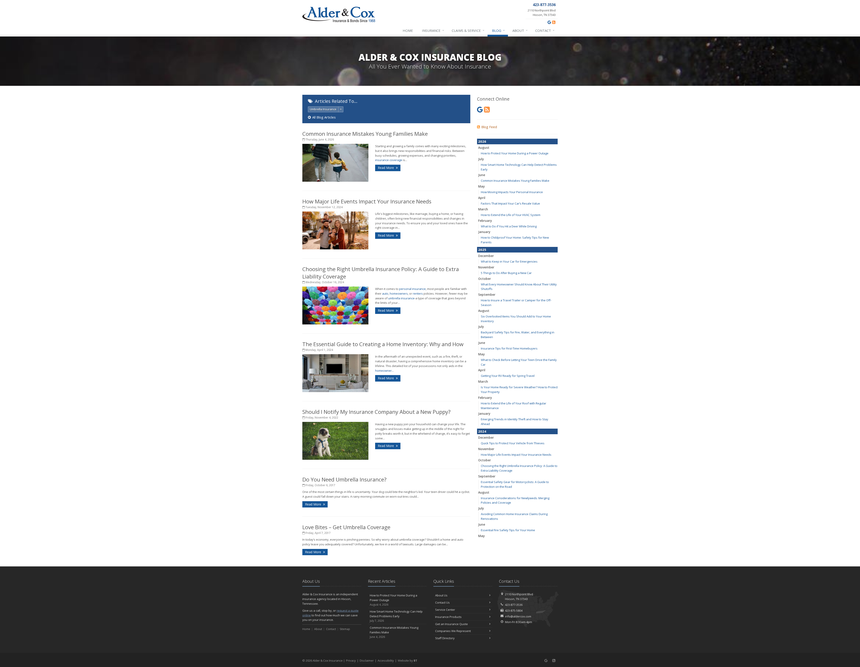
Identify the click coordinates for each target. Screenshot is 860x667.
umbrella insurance (401, 298)
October (484, 278)
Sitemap (345, 629)
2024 (482, 431)
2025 (482, 249)
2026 (482, 141)
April (481, 198)
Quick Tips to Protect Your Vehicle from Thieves (512, 443)
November (486, 267)
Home (408, 30)
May (481, 186)
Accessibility (386, 660)
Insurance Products (448, 617)
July (481, 159)
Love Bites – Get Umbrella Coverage (346, 527)
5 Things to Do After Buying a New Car (506, 273)
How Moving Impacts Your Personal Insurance (512, 192)
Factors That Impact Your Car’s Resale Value (510, 203)
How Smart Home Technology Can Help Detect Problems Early (396, 616)
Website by (407, 660)
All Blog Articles (324, 117)
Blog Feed (489, 127)
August (483, 147)
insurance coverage (388, 160)
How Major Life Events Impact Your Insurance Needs (366, 201)
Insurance (433, 30)
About (520, 30)
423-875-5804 (513, 611)
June (481, 175)
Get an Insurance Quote (451, 624)
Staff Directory (445, 638)
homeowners (399, 293)
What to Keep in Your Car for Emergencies (509, 261)
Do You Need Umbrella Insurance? (344, 479)
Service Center (445, 610)
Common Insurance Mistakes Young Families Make (365, 133)
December (486, 256)
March (483, 209)
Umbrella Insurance (323, 109)
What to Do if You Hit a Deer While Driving (509, 226)
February (485, 220)
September (486, 294)
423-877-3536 (513, 605)
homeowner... (384, 371)
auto (385, 293)
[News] (553, 22)
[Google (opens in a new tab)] (549, 22)
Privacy (351, 660)
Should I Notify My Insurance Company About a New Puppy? (376, 411)
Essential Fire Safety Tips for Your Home (508, 530)
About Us (441, 595)
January (484, 232)
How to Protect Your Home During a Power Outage (514, 153)
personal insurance (412, 289)
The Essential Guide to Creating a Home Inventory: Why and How (383, 344)
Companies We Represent (453, 631)
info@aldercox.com (518, 616)
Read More (386, 168)
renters (418, 293)
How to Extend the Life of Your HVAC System (510, 215)
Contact (545, 30)
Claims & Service (468, 30)
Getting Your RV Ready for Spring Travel (508, 376)
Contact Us (442, 602)
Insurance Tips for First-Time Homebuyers (509, 348)
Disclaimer (367, 660)
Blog (498, 30)
